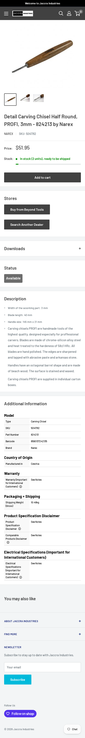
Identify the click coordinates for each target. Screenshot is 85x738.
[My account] (69, 13)
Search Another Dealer (26, 224)
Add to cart (42, 177)
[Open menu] (6, 13)
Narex (8, 133)
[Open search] (61, 13)
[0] (77, 13)
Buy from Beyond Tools (27, 209)
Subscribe (17, 679)
